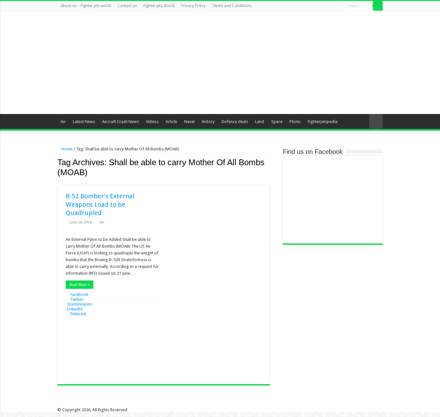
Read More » (80, 284)
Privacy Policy (193, 6)
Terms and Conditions (232, 6)
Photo (295, 121)
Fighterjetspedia (323, 121)
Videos (152, 121)
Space (276, 121)
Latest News (84, 121)
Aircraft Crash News (120, 121)
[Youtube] (333, 6)
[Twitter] (321, 6)
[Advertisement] (260, 62)
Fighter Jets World (159, 6)
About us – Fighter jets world (86, 6)
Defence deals (235, 121)
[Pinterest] (327, 6)
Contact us (127, 6)
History (208, 121)
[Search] (378, 6)
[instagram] (339, 6)
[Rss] (308, 6)
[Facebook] (314, 6)
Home (66, 149)
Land (259, 121)
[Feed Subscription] (268, 182)
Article (171, 121)
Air (63, 121)
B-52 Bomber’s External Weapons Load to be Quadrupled (100, 204)
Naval (189, 121)
